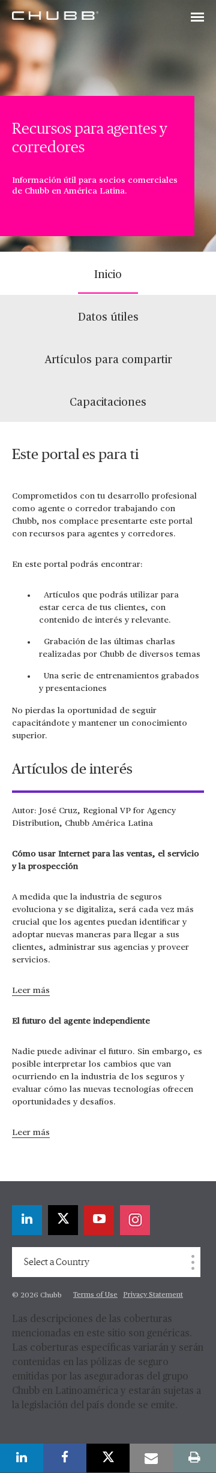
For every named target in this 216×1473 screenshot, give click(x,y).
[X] (63, 1220)
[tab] (108, 273)
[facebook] (64, 1458)
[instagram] (135, 1220)
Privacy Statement (153, 1295)
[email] (151, 1458)
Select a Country (56, 1262)
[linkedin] (27, 1220)
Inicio (108, 275)
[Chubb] (55, 15)
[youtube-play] (99, 1220)
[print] (194, 1458)
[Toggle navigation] (197, 18)
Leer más (31, 990)
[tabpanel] (108, 801)
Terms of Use (95, 1295)
